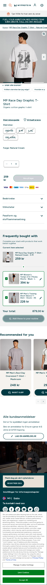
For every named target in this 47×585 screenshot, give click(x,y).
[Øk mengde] (16, 164)
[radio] (9, 131)
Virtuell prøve (34, 120)
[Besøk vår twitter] (30, 509)
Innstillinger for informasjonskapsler (21, 492)
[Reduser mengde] (7, 164)
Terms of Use (11, 560)
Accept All (23, 580)
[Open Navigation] (5, 5)
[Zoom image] (44, 34)
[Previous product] (38, 401)
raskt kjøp (18, 392)
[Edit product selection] (40, 279)
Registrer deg (14, 483)
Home (5, 27)
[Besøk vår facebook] (11, 509)
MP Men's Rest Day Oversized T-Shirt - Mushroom (16, 376)
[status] (11, 164)
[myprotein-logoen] (22, 5)
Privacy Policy (38, 558)
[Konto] (35, 5)
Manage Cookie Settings (23, 565)
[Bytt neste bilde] (44, 57)
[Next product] (43, 401)
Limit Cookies (23, 573)
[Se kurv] (42, 5)
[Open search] (10, 5)
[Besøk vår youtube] (24, 509)
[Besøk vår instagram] (5, 509)
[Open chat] (36, 509)
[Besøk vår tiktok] (17, 509)
